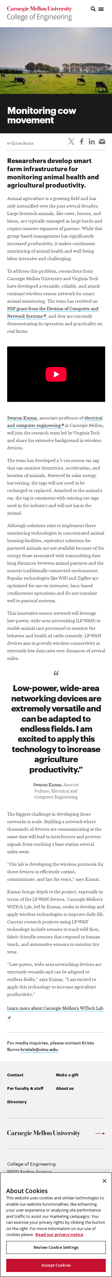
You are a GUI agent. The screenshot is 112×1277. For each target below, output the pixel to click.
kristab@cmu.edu (39, 1049)
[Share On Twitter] (71, 141)
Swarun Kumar (22, 418)
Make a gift (67, 1074)
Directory (17, 1101)
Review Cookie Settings (56, 1247)
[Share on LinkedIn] (92, 141)
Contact (15, 1074)
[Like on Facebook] (81, 141)
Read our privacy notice (59, 1234)
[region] (56, 1224)
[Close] (104, 1181)
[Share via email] (102, 141)
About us (65, 1088)
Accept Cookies (56, 1265)
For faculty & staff (25, 1088)
